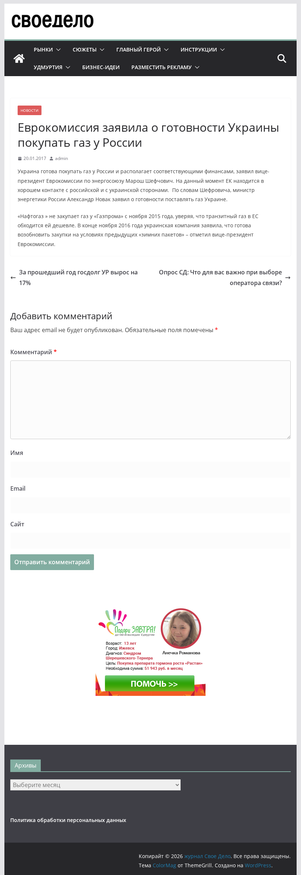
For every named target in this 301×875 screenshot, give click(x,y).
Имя (16, 453)
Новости (30, 110)
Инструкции (199, 49)
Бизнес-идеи (101, 67)
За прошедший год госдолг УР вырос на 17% (78, 277)
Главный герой (138, 49)
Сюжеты (85, 49)
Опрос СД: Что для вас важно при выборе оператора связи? (220, 277)
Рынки (43, 49)
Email (17, 488)
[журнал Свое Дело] (19, 58)
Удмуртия (48, 67)
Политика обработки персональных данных (68, 820)
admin (61, 158)
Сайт (17, 524)
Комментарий (33, 352)
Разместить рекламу (161, 67)
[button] (57, 50)
